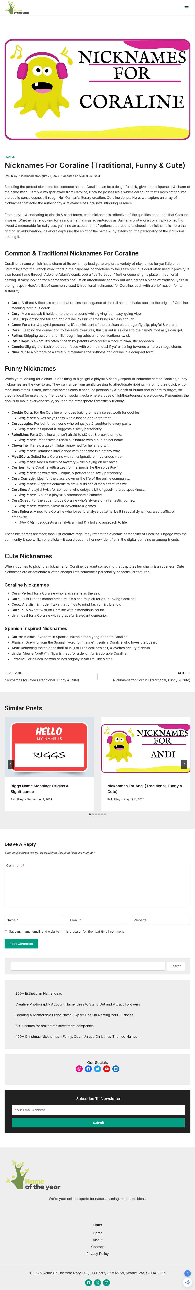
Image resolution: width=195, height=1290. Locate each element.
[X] (97, 1282)
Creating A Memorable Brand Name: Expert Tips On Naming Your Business (74, 1015)
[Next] (184, 764)
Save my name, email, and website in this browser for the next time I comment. (67, 931)
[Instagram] (106, 1282)
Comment (15, 866)
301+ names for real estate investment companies (54, 1026)
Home (97, 1233)
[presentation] (49, 747)
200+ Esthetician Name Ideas (38, 993)
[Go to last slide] (11, 764)
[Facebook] (88, 1282)
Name (12, 920)
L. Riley (12, 175)
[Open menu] (186, 7)
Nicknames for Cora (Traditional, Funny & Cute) (42, 676)
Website (140, 920)
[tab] (90, 814)
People (10, 156)
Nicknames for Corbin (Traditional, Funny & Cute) (151, 676)
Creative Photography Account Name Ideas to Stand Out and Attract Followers (77, 1004)
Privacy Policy (97, 1254)
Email (75, 920)
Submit (98, 1123)
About (97, 1240)
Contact (97, 1247)
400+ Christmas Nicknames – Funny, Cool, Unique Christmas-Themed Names (76, 1037)
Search (175, 966)
